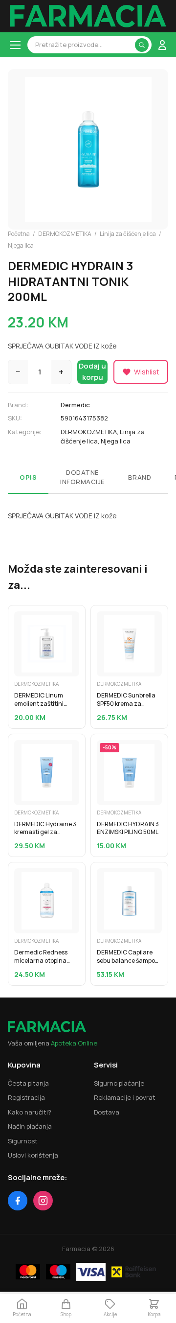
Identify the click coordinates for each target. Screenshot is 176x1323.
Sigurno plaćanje (119, 1083)
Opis (28, 477)
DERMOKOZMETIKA (64, 234)
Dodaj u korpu (92, 371)
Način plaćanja (30, 1126)
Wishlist (146, 371)
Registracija (26, 1097)
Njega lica (21, 245)
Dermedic (75, 404)
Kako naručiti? (29, 1112)
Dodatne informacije (82, 477)
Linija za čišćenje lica (128, 234)
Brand (140, 477)
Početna (19, 234)
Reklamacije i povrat (124, 1097)
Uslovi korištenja (33, 1155)
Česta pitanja (28, 1083)
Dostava (106, 1112)
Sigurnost (23, 1141)
